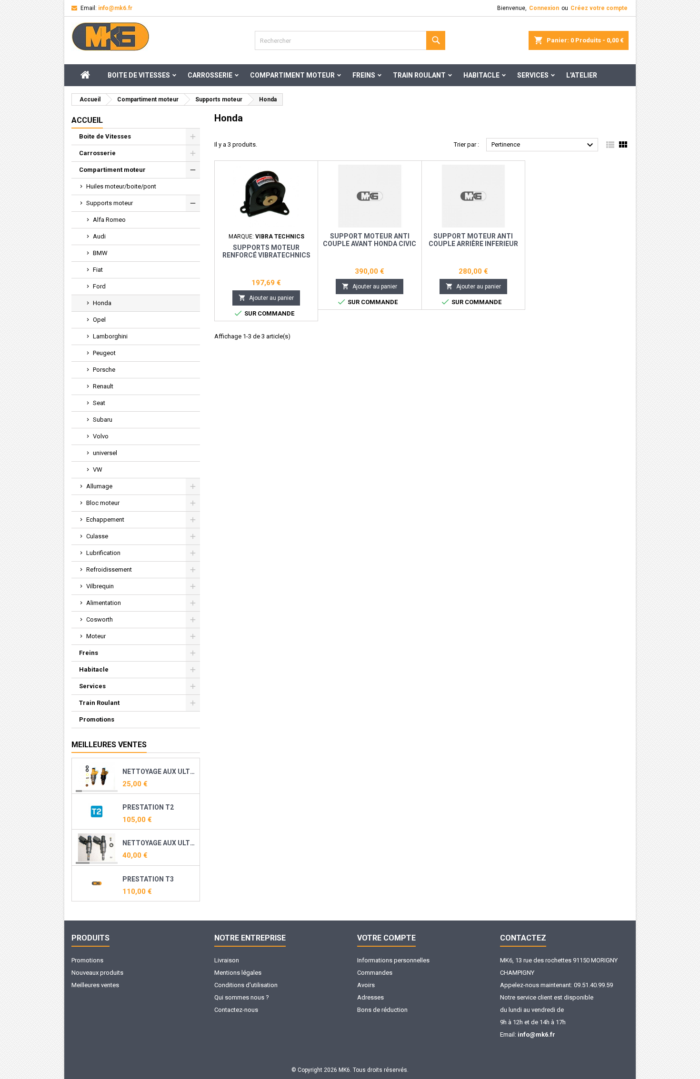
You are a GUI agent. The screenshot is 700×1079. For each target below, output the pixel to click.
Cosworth (99, 619)
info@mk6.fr (115, 8)
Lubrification (103, 552)
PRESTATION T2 (148, 807)
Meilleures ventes (95, 985)
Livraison (226, 960)
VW (97, 469)
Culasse (97, 536)
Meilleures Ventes (109, 744)
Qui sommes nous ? (241, 997)
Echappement (105, 519)
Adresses (370, 997)
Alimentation (103, 602)
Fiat (98, 269)
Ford (99, 286)
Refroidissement (109, 569)
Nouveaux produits (97, 972)
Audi (99, 236)
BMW (100, 253)
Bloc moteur (103, 502)
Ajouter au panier (266, 297)
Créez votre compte (599, 8)
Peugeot (104, 352)
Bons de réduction (382, 1009)
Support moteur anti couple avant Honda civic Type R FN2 (369, 243)
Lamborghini (110, 336)
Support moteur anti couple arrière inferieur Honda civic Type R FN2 (473, 243)
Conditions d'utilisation (246, 985)
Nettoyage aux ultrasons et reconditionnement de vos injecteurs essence (159, 771)
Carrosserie (210, 75)
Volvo (101, 436)
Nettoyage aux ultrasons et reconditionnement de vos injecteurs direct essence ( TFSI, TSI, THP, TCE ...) (159, 843)
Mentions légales (237, 972)
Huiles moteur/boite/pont (121, 186)
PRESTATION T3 (148, 879)
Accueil (87, 120)
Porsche (104, 369)
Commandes (374, 972)
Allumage (99, 486)
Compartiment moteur (292, 75)
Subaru (102, 419)
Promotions (96, 719)
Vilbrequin (100, 586)
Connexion (544, 8)
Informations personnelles (393, 960)
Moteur (96, 636)
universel (105, 452)
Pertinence (543, 145)
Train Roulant (419, 75)
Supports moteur (109, 203)
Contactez (523, 937)
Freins (363, 75)
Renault (103, 386)
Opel (99, 319)
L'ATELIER (581, 75)
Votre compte (386, 937)
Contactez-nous (236, 1009)
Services (533, 75)
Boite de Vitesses (139, 75)
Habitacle (481, 75)
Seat (99, 402)
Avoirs (366, 985)
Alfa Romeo (109, 219)
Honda (102, 303)
